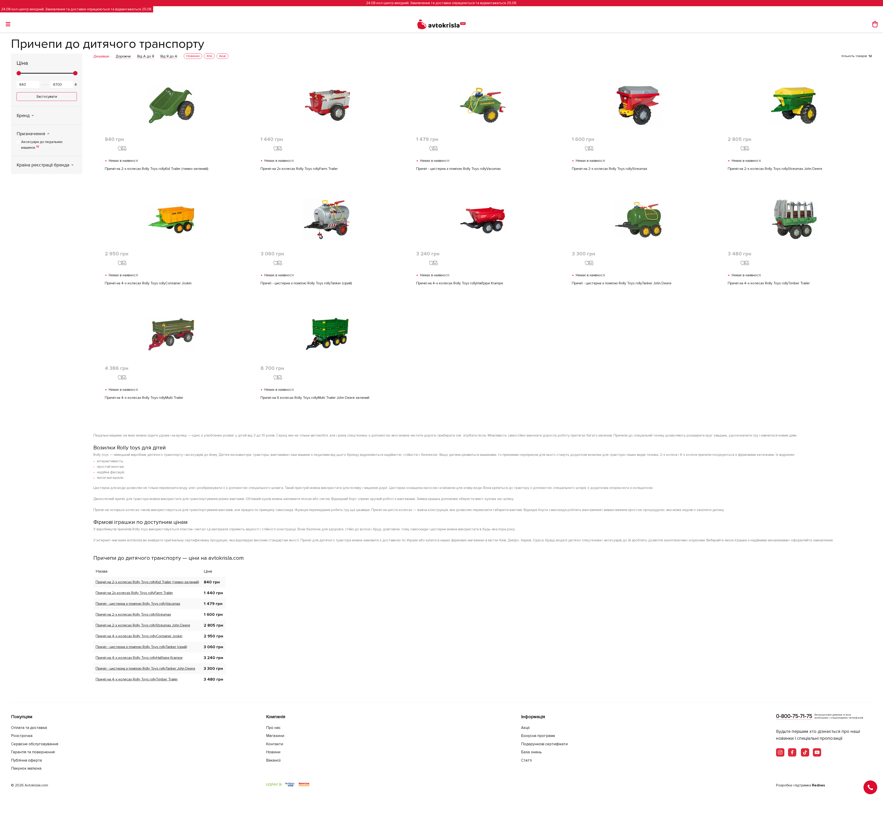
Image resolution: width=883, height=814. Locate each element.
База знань (531, 752)
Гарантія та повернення (33, 752)
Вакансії (273, 760)
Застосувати (46, 96)
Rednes (818, 785)
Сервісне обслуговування (34, 744)
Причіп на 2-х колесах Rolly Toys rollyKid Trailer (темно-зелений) (156, 168)
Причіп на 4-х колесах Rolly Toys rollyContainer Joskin (148, 283)
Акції (525, 727)
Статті (526, 760)
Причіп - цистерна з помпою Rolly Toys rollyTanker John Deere (621, 283)
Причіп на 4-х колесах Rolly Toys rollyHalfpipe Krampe (459, 283)
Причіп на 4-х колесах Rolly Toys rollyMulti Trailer (144, 397)
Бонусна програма (538, 735)
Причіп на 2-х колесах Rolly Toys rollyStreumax (609, 168)
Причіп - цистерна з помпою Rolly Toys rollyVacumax (458, 168)
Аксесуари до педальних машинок (42, 145)
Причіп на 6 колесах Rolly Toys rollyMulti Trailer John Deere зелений (315, 397)
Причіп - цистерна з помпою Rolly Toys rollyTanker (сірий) (306, 283)
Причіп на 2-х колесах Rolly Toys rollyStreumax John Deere (775, 168)
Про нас (273, 727)
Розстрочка (21, 735)
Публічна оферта (26, 760)
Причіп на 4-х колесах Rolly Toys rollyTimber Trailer (769, 283)
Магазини (275, 735)
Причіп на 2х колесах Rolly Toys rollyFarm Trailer (299, 168)
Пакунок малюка (26, 768)
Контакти (274, 744)
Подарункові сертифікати (544, 744)
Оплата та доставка (29, 727)
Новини (273, 752)
